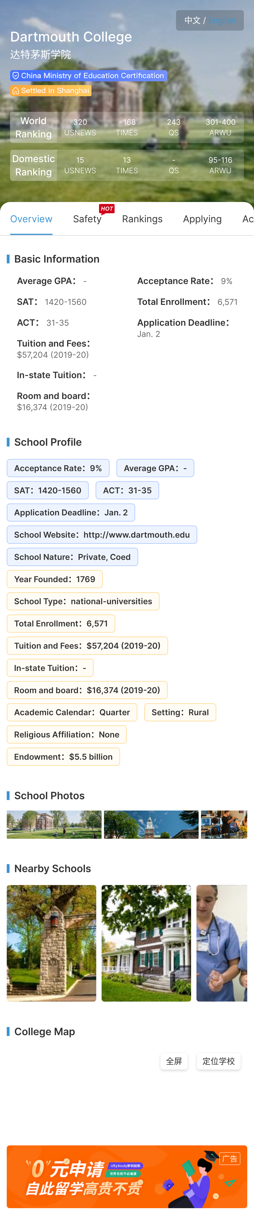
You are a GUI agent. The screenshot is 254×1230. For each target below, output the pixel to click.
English (222, 20)
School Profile (48, 442)
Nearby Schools (52, 868)
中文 (192, 20)
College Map (44, 1031)
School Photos (49, 795)
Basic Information (57, 259)
